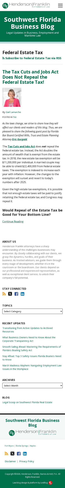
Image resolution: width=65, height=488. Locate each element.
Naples (33, 446)
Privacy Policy (26, 461)
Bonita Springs (22, 446)
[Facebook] (16, 294)
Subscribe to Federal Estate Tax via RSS (33, 58)
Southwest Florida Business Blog (32, 23)
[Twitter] (10, 294)
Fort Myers (9, 446)
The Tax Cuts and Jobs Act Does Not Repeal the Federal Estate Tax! (30, 77)
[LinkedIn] (22, 294)
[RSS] (4, 294)
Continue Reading (13, 221)
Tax (15, 117)
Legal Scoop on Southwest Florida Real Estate (27, 402)
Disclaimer (10, 461)
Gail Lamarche (13, 112)
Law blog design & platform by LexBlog (30, 482)
